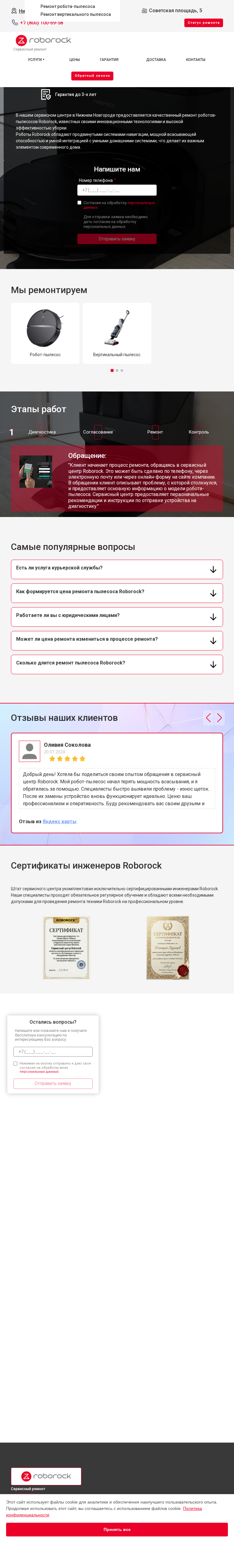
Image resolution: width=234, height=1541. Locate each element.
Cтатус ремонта (204, 23)
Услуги (35, 60)
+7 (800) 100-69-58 (41, 23)
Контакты (195, 60)
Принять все (117, 1529)
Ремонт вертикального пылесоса (76, 14)
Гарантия (109, 60)
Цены (74, 60)
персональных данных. (39, 1072)
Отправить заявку (117, 238)
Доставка (156, 60)
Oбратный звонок (92, 76)
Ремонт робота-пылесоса (68, 6)
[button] (112, 370)
